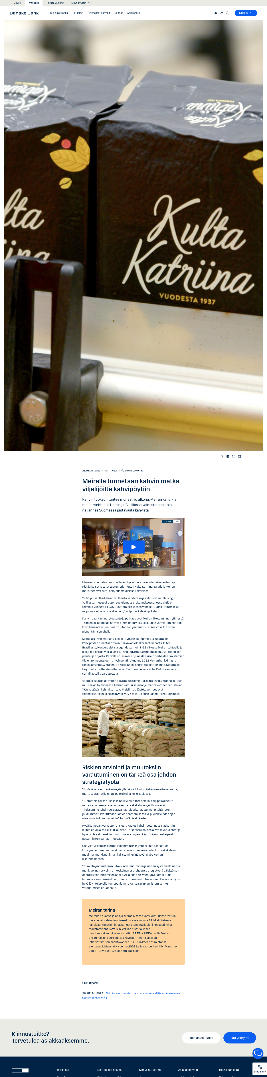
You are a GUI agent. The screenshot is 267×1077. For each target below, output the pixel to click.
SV (221, 12)
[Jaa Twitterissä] (222, 456)
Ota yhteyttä (240, 1038)
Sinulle (17, 2)
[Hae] (227, 13)
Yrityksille (34, 2)
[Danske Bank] (25, 13)
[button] (78, 13)
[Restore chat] (257, 1053)
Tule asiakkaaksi (201, 1038)
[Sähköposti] (234, 456)
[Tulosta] (239, 456)
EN (215, 12)
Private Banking (55, 2)
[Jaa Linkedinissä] (228, 456)
